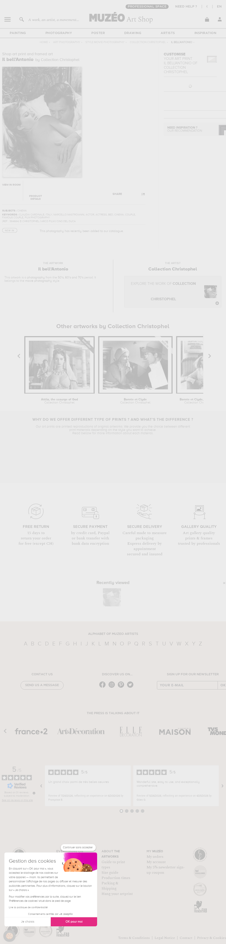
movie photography (38, 280)
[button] (9, 936)
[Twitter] (131, 687)
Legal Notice (164, 937)
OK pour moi (74, 921)
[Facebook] (103, 687)
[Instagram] (112, 687)
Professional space (147, 6)
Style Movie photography (104, 42)
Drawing (132, 33)
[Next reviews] (222, 786)
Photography (58, 33)
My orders (155, 857)
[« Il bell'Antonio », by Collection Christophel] (112, 597)
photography (36, 277)
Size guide (110, 872)
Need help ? (186, 6)
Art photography (66, 42)
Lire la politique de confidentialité (28, 907)
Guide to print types (113, 864)
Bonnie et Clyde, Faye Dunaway (199, 401)
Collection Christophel (148, 42)
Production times (116, 878)
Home (44, 42)
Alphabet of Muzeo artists (113, 634)
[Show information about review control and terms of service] (34, 793)
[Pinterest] (122, 687)
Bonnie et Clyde (135, 401)
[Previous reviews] (41, 786)
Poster (98, 33)
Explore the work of (163, 291)
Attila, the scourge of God (59, 401)
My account (156, 862)
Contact (186, 937)
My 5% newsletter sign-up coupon (166, 869)
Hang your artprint (117, 894)
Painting (18, 33)
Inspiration (205, 33)
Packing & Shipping (110, 885)
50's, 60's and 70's (70, 277)
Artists (168, 33)
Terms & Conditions (134, 937)
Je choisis (27, 921)
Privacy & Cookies (211, 937)
